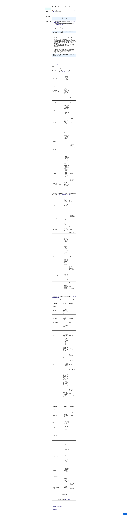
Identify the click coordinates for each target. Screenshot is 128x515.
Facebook (52, 491)
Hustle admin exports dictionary (47, 8)
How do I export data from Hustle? (47, 19)
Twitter (53, 491)
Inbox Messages (56, 64)
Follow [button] (74, 10)
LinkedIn (54, 491)
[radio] (62, 495)
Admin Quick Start (54, 509)
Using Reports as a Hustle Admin (47, 11)
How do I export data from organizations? (68, 71)
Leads (54, 63)
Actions (55, 61)
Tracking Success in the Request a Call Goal (48, 22)
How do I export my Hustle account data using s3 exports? (47, 16)
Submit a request (81, 1)
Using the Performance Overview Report (48, 13)
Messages (55, 62)
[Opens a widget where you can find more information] (125, 514)
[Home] (46, 1)
